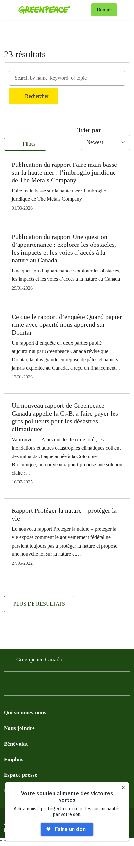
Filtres (28, 144)
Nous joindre (19, 728)
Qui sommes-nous (25, 712)
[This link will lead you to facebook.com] (8, 685)
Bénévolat (16, 744)
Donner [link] (104, 9)
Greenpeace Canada (39, 659)
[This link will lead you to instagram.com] (47, 685)
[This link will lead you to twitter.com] (21, 685)
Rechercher (36, 96)
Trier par (89, 130)
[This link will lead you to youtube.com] (34, 685)
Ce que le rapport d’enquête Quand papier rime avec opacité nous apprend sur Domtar (67, 324)
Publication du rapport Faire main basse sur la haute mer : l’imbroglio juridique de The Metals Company (64, 172)
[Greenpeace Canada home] (53, 10)
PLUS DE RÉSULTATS (39, 604)
